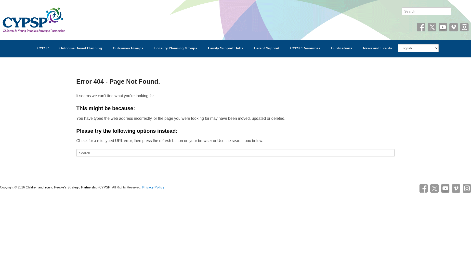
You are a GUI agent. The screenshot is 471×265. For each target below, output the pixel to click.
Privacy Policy (153, 187)
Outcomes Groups (128, 48)
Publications (341, 48)
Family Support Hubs (225, 48)
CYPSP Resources (305, 48)
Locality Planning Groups (175, 48)
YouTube (443, 27)
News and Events (377, 48)
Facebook (421, 27)
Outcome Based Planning (80, 48)
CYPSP (43, 48)
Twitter (432, 27)
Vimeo (453, 27)
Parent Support (266, 48)
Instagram (464, 27)
